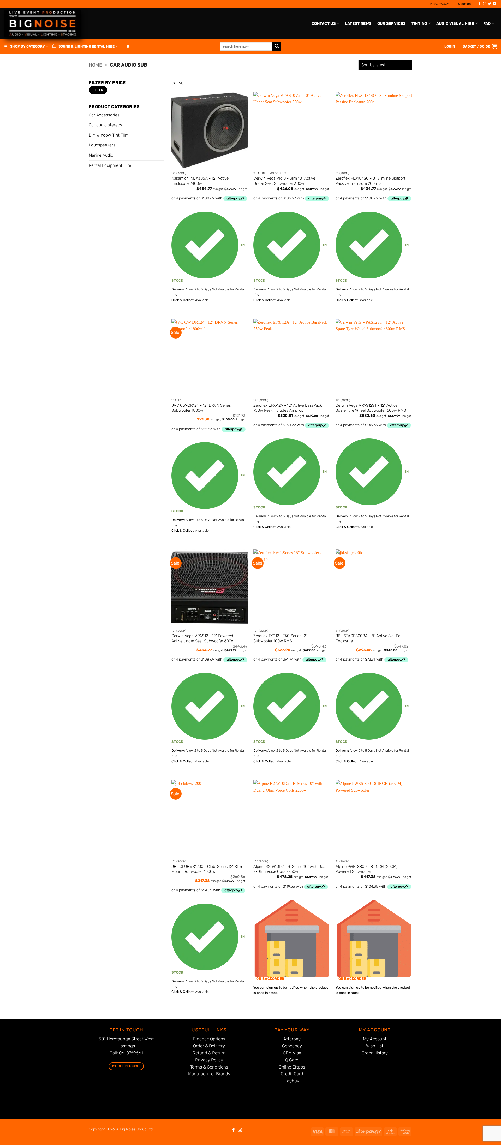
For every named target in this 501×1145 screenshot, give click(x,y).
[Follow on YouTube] (494, 4)
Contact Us (324, 23)
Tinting (419, 23)
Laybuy (292, 1080)
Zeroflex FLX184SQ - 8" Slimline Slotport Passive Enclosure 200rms (370, 181)
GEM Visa (292, 1052)
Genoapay (292, 1045)
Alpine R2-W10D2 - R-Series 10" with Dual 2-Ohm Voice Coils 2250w (289, 869)
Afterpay (292, 1038)
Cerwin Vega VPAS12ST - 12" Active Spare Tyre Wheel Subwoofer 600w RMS (371, 408)
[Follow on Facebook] (479, 4)
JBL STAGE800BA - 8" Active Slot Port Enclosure (369, 638)
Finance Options (209, 1038)
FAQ (487, 23)
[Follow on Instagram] (484, 4)
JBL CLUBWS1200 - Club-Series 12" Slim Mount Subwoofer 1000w (206, 869)
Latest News (358, 23)
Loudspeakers (102, 145)
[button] (480, 46)
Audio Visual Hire (455, 23)
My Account (374, 1038)
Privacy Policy (209, 1060)
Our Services (391, 23)
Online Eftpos (292, 1067)
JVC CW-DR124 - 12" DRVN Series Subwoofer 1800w (201, 408)
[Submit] (276, 46)
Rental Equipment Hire (110, 165)
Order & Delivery (209, 1045)
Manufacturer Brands (209, 1073)
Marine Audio (101, 155)
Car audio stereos (105, 124)
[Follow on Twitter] (489, 4)
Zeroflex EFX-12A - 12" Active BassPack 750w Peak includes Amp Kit (287, 408)
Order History (375, 1052)
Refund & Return (209, 1052)
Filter (98, 90)
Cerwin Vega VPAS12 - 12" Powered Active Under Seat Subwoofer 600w (202, 638)
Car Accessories (104, 114)
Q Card (292, 1060)
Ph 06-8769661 (440, 4)
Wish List (374, 1045)
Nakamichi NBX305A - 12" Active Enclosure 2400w (200, 181)
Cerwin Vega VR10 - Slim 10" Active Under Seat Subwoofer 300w (284, 181)
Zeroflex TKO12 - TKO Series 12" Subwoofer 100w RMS (280, 638)
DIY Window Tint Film (109, 135)
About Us (464, 4)
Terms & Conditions (209, 1067)
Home (95, 65)
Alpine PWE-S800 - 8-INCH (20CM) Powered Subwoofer (367, 869)
